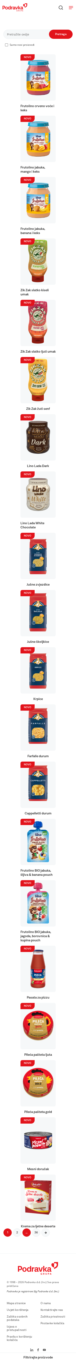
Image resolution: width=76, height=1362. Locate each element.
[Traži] (60, 7)
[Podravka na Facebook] (38, 1350)
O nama (46, 1303)
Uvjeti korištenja (17, 1310)
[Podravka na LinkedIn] (31, 1350)
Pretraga (60, 34)
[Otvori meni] (70, 7)
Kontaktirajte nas (52, 1310)
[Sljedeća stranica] (45, 1232)
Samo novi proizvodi (22, 45)
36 (36, 1232)
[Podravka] (15, 10)
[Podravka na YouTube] (44, 1350)
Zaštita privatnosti (53, 1316)
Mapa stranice (16, 1303)
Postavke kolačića (52, 1323)
